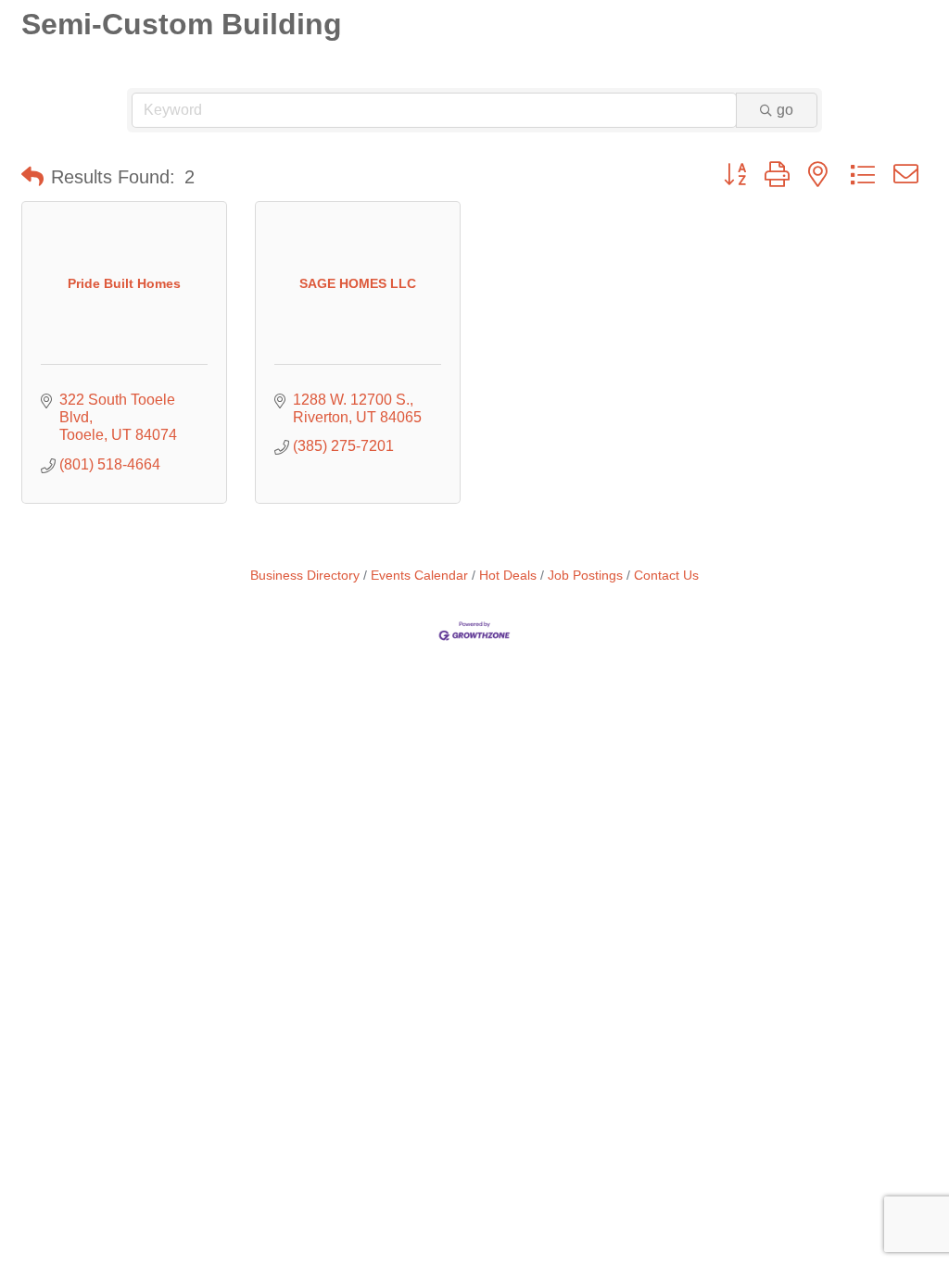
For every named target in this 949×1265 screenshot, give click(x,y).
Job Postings (585, 575)
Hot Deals (508, 575)
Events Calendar (419, 575)
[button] (32, 177)
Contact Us (666, 575)
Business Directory (305, 575)
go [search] (785, 110)
